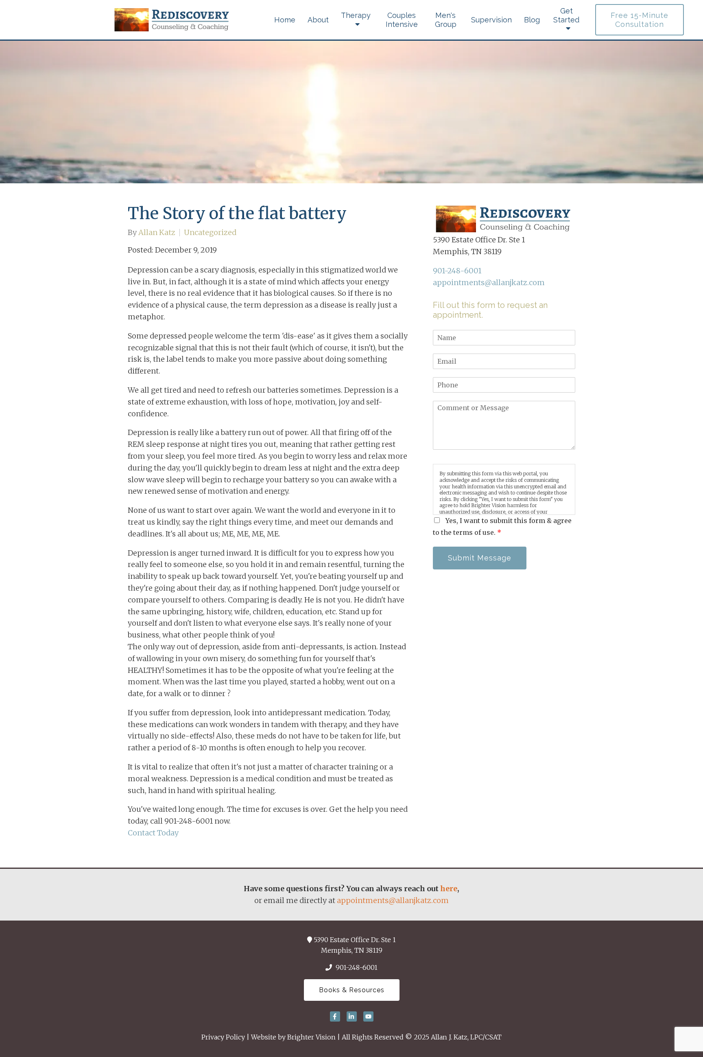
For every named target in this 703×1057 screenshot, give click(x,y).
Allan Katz (156, 232)
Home (284, 19)
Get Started (566, 15)
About (318, 19)
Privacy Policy (223, 1037)
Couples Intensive (402, 20)
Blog (532, 19)
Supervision (491, 19)
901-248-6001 (457, 270)
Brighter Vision (311, 1037)
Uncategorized (210, 232)
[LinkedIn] (352, 1016)
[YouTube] (368, 1016)
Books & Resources (351, 990)
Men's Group (445, 20)
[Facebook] (335, 1016)
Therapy (356, 15)
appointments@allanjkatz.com (489, 282)
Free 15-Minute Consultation (639, 20)
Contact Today (153, 832)
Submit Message (479, 558)
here (448, 888)
